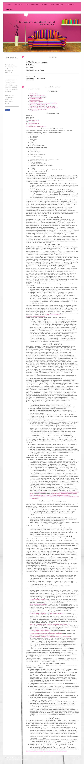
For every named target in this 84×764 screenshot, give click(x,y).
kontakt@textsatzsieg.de (32, 120)
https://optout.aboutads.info (54, 314)
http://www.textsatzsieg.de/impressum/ (36, 126)
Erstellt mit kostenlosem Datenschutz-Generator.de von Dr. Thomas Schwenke (46, 751)
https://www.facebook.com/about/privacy (40, 630)
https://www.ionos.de (40, 492)
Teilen (7, 109)
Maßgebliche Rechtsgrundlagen (38, 97)
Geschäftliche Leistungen (36, 101)
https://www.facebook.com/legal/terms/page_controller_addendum (47, 613)
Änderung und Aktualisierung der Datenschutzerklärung (44, 107)
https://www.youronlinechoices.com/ (35, 316)
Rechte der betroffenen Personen (38, 109)
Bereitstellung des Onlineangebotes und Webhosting (43, 103)
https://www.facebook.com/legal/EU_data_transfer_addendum (46, 633)
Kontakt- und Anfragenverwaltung (38, 104)
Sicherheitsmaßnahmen (36, 98)
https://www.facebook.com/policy (38, 599)
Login (77, 757)
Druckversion (10, 757)
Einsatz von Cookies (35, 100)
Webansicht (76, 759)
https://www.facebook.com (41, 628)
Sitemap (16, 757)
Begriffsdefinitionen (34, 110)
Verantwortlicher (34, 93)
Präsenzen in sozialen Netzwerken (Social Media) (42, 106)
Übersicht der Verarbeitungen (37, 95)
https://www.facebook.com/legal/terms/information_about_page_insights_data (50, 624)
